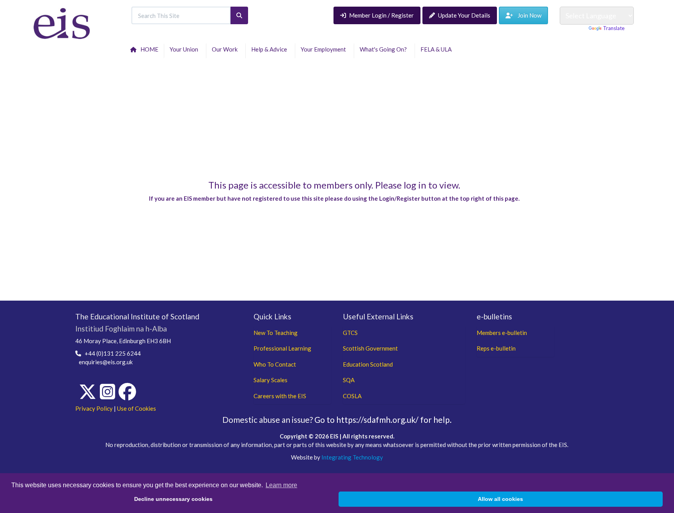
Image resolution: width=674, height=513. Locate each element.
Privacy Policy (94, 408)
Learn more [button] (281, 485)
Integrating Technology (352, 457)
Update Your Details (464, 15)
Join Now (527, 15)
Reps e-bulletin (496, 348)
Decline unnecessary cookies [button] (173, 499)
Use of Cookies (136, 408)
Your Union (185, 49)
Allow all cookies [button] (500, 499)
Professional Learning (282, 348)
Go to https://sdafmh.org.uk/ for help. (383, 419)
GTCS (350, 332)
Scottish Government (370, 348)
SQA (349, 379)
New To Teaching (276, 332)
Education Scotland (368, 364)
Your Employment (324, 49)
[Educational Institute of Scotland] (62, 22)
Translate (613, 28)
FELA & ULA (437, 49)
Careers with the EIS (280, 395)
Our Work (226, 49)
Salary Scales (270, 379)
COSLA (352, 395)
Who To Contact (275, 364)
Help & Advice (270, 49)
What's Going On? (384, 49)
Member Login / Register (381, 15)
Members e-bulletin (502, 332)
